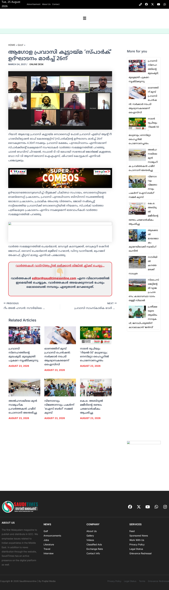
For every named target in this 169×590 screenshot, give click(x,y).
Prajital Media (48, 581)
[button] (84, 18)
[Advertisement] (144, 386)
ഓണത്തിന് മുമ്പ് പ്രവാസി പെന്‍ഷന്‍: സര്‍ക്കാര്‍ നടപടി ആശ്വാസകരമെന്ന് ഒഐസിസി (57, 356)
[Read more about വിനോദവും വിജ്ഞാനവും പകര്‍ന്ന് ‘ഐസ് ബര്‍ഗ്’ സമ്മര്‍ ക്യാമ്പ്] (60, 387)
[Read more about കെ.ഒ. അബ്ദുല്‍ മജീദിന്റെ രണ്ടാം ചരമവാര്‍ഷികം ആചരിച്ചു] (96, 387)
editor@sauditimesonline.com (54, 278)
